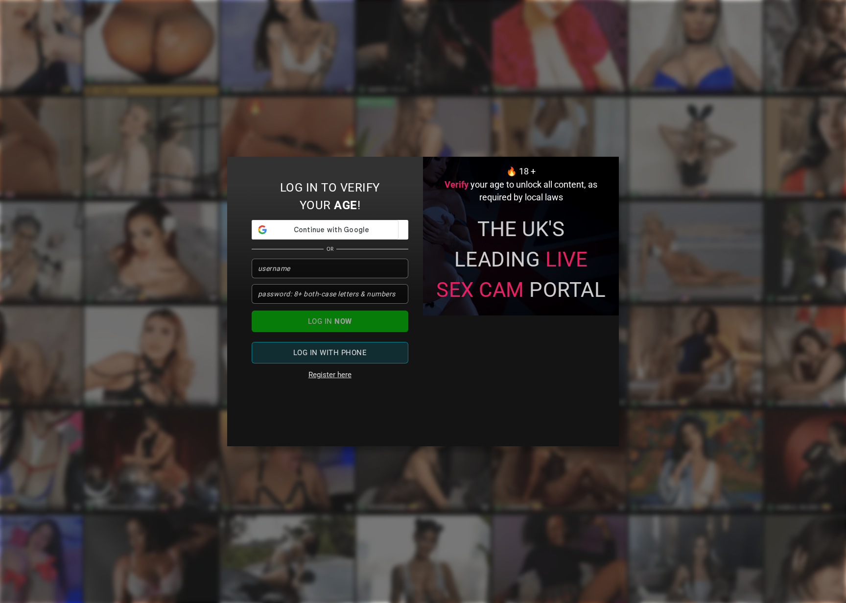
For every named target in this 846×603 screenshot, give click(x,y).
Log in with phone (330, 352)
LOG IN (330, 321)
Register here (330, 374)
